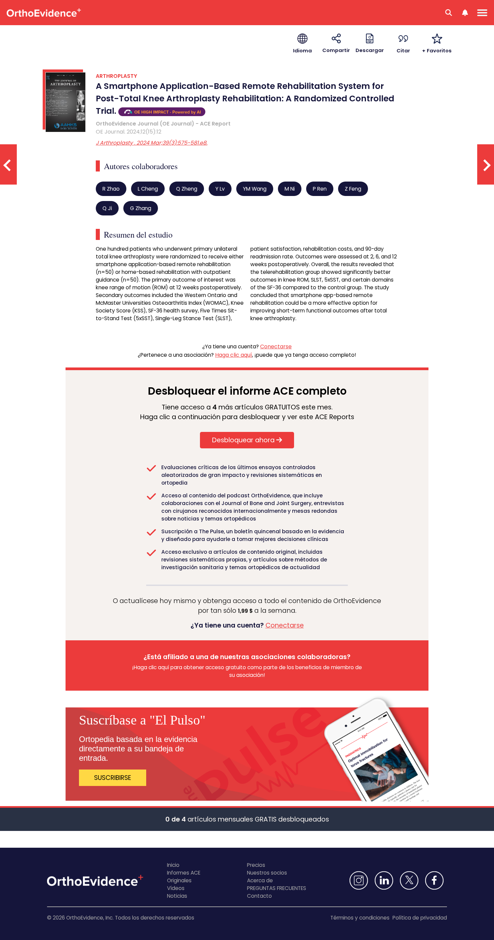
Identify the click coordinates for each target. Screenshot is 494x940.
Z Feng (353, 188)
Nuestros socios (267, 872)
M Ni (290, 188)
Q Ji (107, 208)
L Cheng (148, 188)
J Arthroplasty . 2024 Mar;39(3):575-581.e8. (151, 143)
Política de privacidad (420, 917)
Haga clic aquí (233, 355)
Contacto (259, 895)
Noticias (177, 895)
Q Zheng (186, 188)
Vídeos (175, 888)
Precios (256, 865)
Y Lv (220, 188)
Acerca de (260, 880)
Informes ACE (183, 872)
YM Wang (254, 188)
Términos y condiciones (359, 917)
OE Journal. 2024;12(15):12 (128, 132)
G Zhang (140, 208)
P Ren (320, 188)
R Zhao (111, 188)
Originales (179, 880)
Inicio (173, 865)
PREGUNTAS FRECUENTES (276, 888)
